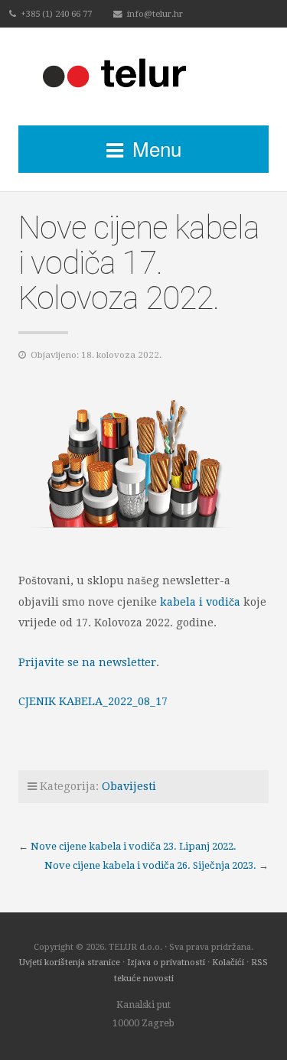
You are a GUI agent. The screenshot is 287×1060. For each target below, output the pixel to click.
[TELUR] (143, 76)
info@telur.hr (155, 13)
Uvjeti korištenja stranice (69, 962)
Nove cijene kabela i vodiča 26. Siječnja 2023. (150, 865)
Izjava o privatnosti (166, 962)
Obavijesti (129, 786)
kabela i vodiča (200, 602)
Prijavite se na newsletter (87, 662)
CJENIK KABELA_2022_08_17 (93, 701)
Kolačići (228, 962)
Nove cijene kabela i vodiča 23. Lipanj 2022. (133, 846)
